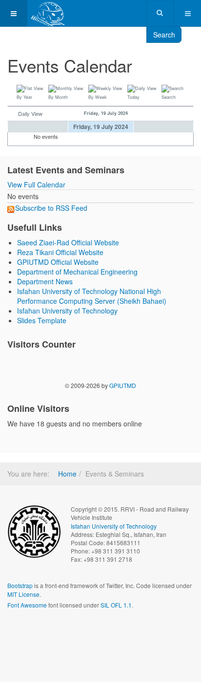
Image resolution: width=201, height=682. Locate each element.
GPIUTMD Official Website (58, 262)
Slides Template (41, 320)
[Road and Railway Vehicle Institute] (48, 13)
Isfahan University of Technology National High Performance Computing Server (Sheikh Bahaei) (91, 296)
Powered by (51, 631)
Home (67, 474)
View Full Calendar (36, 184)
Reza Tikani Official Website (60, 252)
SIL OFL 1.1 (116, 605)
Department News (45, 281)
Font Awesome (27, 605)
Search (164, 34)
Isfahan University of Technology (67, 310)
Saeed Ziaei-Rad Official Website (68, 242)
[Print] (180, 60)
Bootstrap (20, 585)
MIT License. (24, 594)
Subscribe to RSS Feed (51, 208)
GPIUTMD (122, 385)
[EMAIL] (189, 60)
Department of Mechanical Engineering (77, 271)
